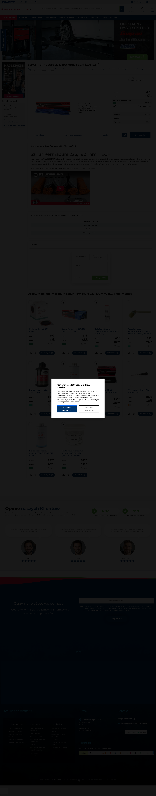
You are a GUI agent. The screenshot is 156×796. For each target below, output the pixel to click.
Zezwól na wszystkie (66, 409)
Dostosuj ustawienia (89, 409)
